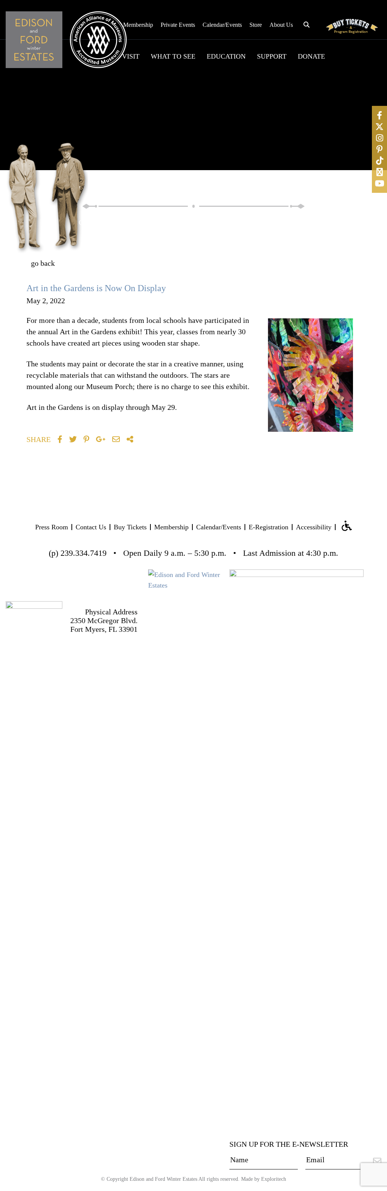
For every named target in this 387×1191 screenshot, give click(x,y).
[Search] (312, 221)
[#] (379, 115)
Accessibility (313, 527)
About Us (281, 25)
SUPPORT (271, 56)
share (38, 439)
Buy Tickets (130, 527)
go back (43, 263)
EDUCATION (226, 56)
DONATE (311, 56)
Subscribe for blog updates (285, 266)
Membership (138, 25)
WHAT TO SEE (173, 56)
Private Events (178, 25)
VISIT (130, 56)
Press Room (51, 527)
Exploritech (273, 1179)
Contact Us (91, 527)
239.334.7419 (83, 553)
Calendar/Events (222, 25)
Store (255, 25)
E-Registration (268, 527)
